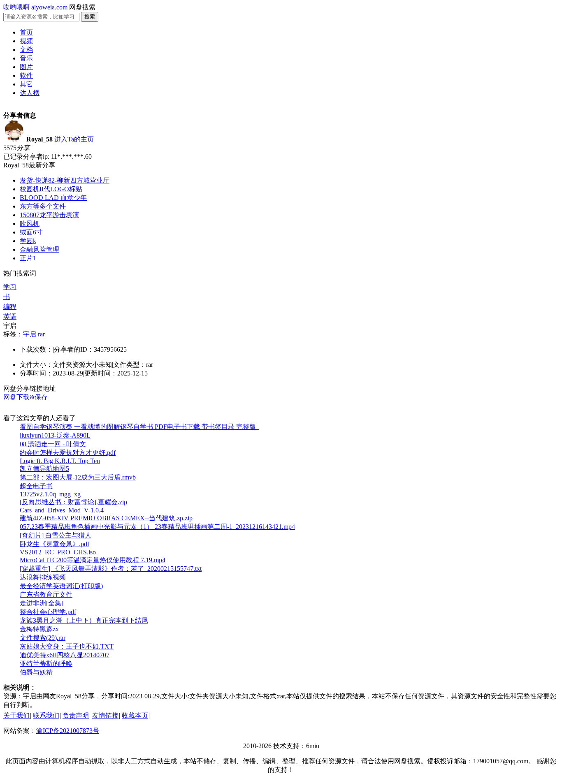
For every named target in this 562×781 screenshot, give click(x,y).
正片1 (28, 258)
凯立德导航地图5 (44, 468)
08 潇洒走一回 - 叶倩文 (53, 443)
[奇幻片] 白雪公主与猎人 (55, 535)
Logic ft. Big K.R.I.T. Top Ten (60, 460)
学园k (28, 240)
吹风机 (29, 223)
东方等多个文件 (43, 206)
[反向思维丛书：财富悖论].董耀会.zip (73, 501)
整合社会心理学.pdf (48, 611)
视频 (26, 40)
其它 (26, 84)
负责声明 (76, 715)
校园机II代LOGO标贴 (51, 188)
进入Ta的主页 (74, 139)
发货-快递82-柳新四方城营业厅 (64, 180)
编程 (9, 306)
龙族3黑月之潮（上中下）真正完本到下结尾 (84, 620)
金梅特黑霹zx (39, 629)
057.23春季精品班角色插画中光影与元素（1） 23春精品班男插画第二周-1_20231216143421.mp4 (157, 526)
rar (41, 334)
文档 (26, 49)
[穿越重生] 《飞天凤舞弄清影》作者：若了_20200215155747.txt (111, 568)
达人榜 (29, 92)
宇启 (29, 334)
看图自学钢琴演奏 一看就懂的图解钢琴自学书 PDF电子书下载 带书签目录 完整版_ (139, 426)
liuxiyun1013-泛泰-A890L (55, 435)
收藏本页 (135, 715)
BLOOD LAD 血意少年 (53, 197)
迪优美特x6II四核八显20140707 (64, 654)
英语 (9, 316)
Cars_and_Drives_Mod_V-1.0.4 (62, 510)
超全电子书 (36, 485)
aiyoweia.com (49, 7)
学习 (9, 286)
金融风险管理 (39, 249)
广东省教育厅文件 (46, 594)
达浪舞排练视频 (43, 577)
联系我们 (46, 715)
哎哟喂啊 (16, 7)
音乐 (26, 58)
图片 (26, 66)
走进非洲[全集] (41, 603)
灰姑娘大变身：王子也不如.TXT (67, 646)
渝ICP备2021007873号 (67, 730)
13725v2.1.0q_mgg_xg (50, 494)
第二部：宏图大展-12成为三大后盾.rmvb (78, 477)
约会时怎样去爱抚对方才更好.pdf (68, 452)
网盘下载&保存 (25, 397)
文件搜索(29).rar (42, 637)
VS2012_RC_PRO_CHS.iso (58, 552)
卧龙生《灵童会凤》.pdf (54, 543)
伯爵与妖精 (36, 672)
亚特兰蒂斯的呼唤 (46, 663)
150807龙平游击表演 (49, 214)
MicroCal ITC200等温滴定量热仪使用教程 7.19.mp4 (92, 559)
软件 (26, 75)
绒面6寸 (31, 232)
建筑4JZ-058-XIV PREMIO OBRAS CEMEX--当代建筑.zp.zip (106, 517)
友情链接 (105, 715)
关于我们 (16, 715)
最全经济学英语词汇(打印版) (61, 585)
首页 (26, 32)
